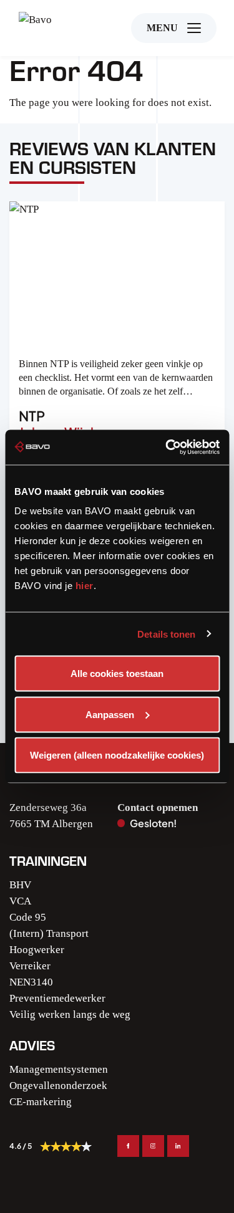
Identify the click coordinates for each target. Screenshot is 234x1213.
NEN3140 (31, 982)
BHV (20, 885)
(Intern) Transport (49, 933)
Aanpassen (109, 714)
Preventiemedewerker (57, 998)
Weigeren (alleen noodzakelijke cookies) (117, 755)
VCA (20, 901)
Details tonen (166, 633)
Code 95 (27, 917)
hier (85, 585)
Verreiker (30, 966)
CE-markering (40, 1102)
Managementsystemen (58, 1069)
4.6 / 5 (20, 1146)
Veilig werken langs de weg (69, 1014)
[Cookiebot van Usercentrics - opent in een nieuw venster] (167, 447)
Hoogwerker (36, 950)
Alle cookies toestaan (117, 673)
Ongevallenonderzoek (58, 1085)
